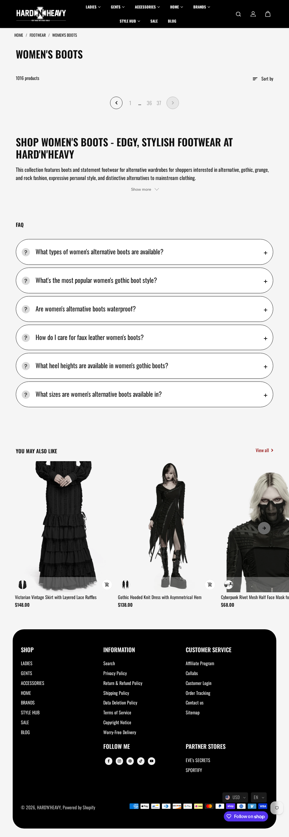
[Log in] (253, 14)
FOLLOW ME (116, 747)
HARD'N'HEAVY (49, 807)
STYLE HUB (30, 712)
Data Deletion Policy (120, 702)
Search (109, 663)
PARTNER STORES (205, 747)
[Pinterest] (130, 761)
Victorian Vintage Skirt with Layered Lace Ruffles (56, 597)
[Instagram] (119, 761)
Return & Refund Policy (122, 683)
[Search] (238, 14)
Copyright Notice (117, 722)
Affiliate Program (200, 663)
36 (149, 103)
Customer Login (198, 683)
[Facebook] (108, 761)
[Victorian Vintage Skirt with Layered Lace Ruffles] (64, 526)
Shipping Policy (116, 692)
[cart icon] (267, 14)
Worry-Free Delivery (119, 732)
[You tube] (151, 761)
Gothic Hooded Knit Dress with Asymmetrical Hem (160, 597)
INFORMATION (119, 650)
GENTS (26, 673)
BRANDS (28, 702)
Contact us (194, 702)
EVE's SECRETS (198, 760)
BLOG (25, 732)
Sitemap (193, 712)
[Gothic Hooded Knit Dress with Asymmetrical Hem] (167, 526)
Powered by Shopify (79, 807)
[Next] (264, 528)
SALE (25, 722)
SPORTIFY (194, 770)
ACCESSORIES (32, 683)
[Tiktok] (140, 761)
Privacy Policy (115, 673)
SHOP (27, 650)
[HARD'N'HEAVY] (41, 14)
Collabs (192, 673)
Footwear (38, 35)
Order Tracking (198, 692)
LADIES (26, 663)
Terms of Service (117, 712)
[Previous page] (116, 103)
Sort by (267, 78)
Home (19, 35)
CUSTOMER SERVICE (208, 650)
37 (159, 103)
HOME (26, 692)
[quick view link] (107, 585)
